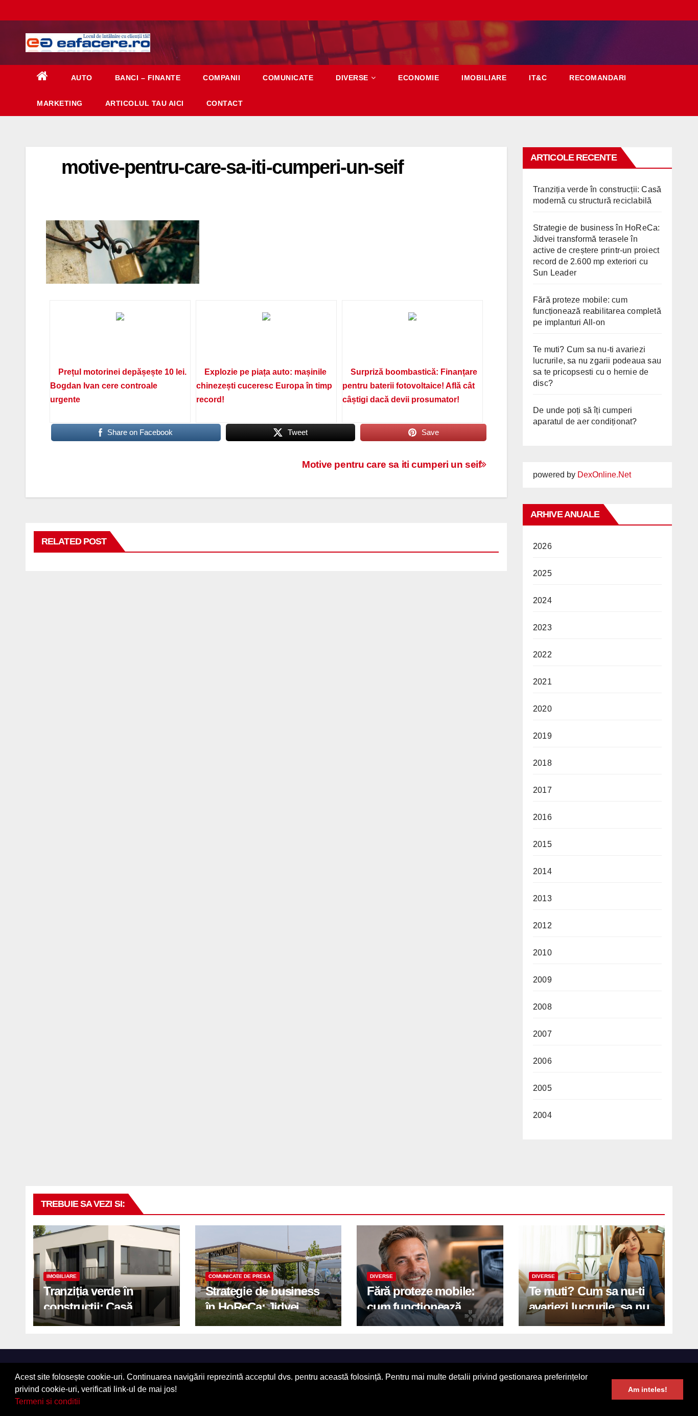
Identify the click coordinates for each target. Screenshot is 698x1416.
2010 (542, 952)
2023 (542, 627)
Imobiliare (483, 78)
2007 (542, 1034)
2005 (542, 1088)
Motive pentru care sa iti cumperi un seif (391, 464)
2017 (542, 790)
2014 (542, 871)
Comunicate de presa (239, 1276)
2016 (542, 817)
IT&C (538, 78)
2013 (542, 898)
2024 (542, 600)
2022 (542, 654)
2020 (542, 708)
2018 (542, 763)
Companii (221, 78)
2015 (542, 844)
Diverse (352, 78)
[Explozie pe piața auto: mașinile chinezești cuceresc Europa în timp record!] (266, 337)
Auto (81, 78)
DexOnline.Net (604, 474)
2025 (542, 573)
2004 (542, 1115)
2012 (542, 925)
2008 (542, 1006)
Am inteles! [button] (647, 1389)
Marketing (60, 103)
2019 (542, 736)
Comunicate (288, 78)
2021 (542, 681)
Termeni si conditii (47, 1401)
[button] (83, 1402)
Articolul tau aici (144, 103)
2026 (542, 546)
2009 (542, 979)
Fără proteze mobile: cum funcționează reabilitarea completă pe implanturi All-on (597, 311)
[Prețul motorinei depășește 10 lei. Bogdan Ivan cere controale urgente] (120, 337)
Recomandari (597, 78)
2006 (542, 1061)
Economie (418, 78)
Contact (224, 103)
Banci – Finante (148, 78)
